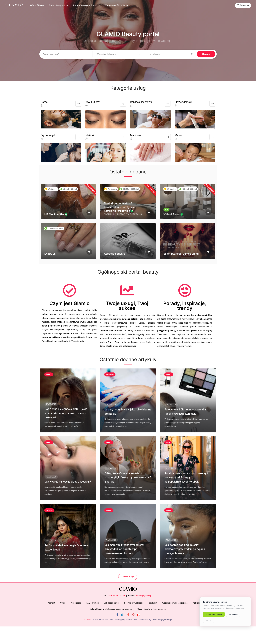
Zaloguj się (244, 5)
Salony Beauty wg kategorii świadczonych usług (111, 609)
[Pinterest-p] (133, 614)
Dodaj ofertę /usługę (59, 5)
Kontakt (51, 603)
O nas (62, 603)
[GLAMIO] (14, 4)
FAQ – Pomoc (93, 603)
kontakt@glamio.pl (143, 595)
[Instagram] (122, 614)
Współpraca (76, 603)
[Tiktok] (128, 614)
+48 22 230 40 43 (116, 595)
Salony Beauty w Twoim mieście (151, 609)
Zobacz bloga (127, 577)
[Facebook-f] (117, 614)
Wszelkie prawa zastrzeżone (175, 603)
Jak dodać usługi (111, 603)
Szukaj (206, 54)
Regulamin (152, 603)
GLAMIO (88, 619)
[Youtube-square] (138, 614)
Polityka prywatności (133, 603)
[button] (119, 54)
